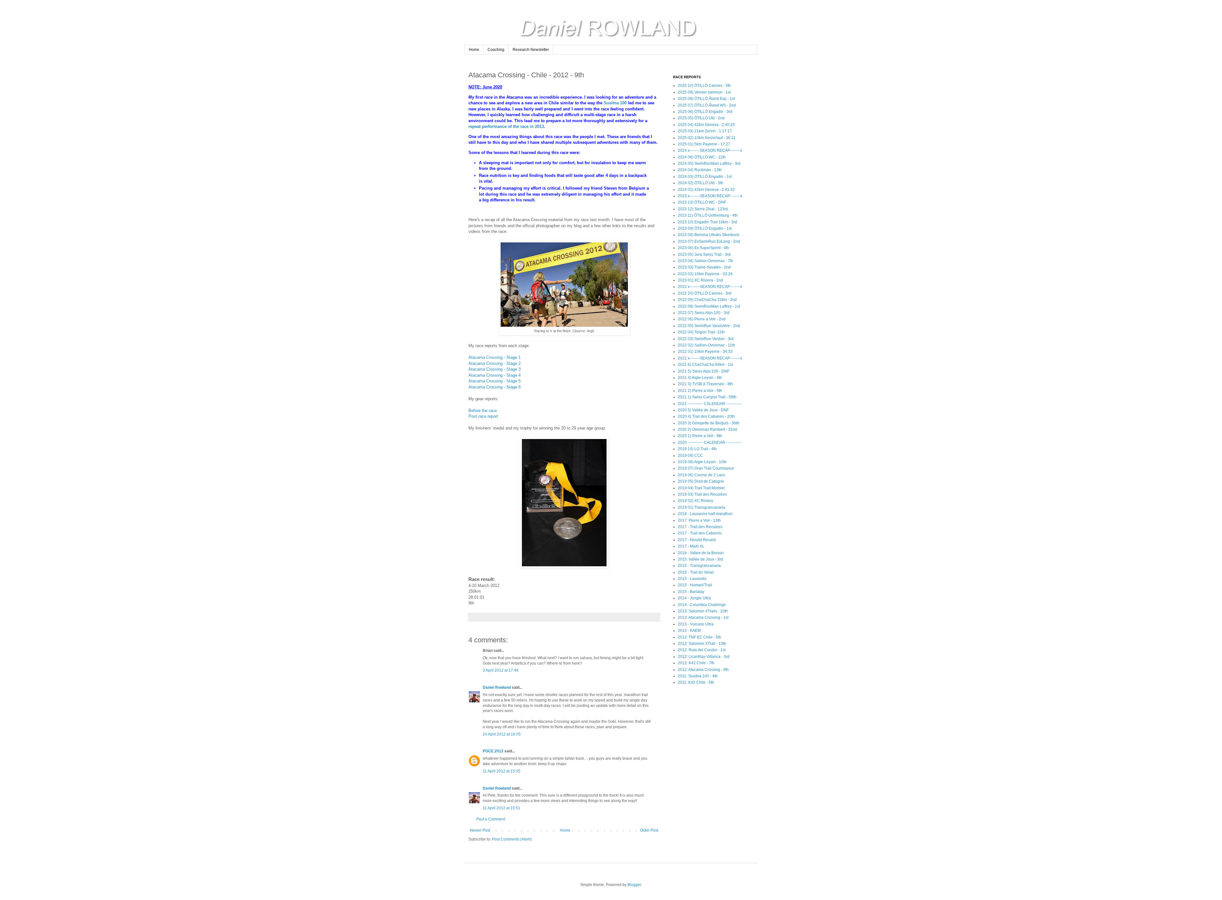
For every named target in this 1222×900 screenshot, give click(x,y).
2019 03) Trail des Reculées (702, 494)
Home (474, 49)
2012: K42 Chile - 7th (696, 663)
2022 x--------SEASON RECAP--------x (710, 286)
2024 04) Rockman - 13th (700, 170)
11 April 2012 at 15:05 (501, 771)
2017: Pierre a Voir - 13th (699, 520)
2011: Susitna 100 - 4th (698, 676)
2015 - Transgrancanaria (699, 565)
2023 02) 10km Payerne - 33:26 (705, 274)
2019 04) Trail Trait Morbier (701, 488)
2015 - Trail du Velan (696, 572)
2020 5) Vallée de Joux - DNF (703, 410)
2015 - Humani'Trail (695, 585)
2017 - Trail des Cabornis (700, 533)
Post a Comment (490, 819)
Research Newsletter (531, 49)
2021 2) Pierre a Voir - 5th (700, 390)
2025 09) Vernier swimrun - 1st (704, 92)
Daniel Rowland (497, 687)
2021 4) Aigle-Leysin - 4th (700, 377)
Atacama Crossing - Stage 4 (494, 375)
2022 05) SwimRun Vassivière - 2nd (709, 326)
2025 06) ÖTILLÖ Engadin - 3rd (705, 111)
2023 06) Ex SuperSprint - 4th (703, 248)
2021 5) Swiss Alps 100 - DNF (703, 371)
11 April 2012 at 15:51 (501, 808)
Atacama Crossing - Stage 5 (494, 381)
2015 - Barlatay (691, 592)
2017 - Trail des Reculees (700, 527)
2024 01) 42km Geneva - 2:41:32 (706, 189)
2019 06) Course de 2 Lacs (701, 475)
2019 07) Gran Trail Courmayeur (706, 468)
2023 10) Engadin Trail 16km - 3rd (707, 222)
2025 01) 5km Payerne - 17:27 (704, 144)
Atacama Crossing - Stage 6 (494, 387)
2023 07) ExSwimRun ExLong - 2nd (709, 241)
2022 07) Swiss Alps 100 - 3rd (703, 312)
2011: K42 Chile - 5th (696, 682)
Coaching (496, 49)
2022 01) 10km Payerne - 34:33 (705, 351)
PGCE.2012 (493, 751)
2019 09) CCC (690, 455)
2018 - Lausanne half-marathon (705, 514)
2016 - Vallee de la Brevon (701, 553)
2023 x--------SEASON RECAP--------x (710, 196)
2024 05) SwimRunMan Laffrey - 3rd (709, 163)
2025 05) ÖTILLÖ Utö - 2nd (701, 118)
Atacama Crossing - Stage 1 (494, 357)
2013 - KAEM (689, 630)
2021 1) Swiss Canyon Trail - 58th (707, 397)
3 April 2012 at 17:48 (500, 670)
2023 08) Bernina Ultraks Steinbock (708, 235)
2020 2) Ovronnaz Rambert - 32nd (707, 429)
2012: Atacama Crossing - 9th (703, 669)
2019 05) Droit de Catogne (701, 481)
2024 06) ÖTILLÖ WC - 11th (702, 157)
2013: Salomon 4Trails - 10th (703, 611)
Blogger (634, 885)
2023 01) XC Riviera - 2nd (700, 280)
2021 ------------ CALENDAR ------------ (709, 403)
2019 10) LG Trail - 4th (697, 449)
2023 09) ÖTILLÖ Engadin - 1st (705, 228)
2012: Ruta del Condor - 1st (702, 650)
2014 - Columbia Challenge (702, 605)
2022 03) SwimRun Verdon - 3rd (706, 339)
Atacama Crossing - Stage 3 (494, 369)
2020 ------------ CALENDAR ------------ (709, 442)
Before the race (482, 410)
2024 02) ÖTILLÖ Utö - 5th (700, 183)
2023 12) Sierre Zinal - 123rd (703, 209)
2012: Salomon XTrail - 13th (702, 643)
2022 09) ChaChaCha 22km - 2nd (707, 299)
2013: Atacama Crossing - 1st (703, 617)
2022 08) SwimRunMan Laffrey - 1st (709, 306)
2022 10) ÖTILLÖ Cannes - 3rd (704, 293)
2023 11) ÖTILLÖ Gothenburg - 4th (708, 215)
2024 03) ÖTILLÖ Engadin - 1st (705, 176)
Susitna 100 (615, 103)
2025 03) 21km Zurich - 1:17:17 (705, 131)
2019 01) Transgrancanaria (701, 507)
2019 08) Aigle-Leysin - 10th (702, 462)
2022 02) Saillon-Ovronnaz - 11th (706, 345)
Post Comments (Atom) (512, 839)
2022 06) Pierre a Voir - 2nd (702, 319)
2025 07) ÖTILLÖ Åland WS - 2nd (707, 105)
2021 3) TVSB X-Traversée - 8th (705, 384)
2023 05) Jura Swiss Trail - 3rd (704, 254)
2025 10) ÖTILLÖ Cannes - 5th (704, 85)
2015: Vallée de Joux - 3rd (700, 559)
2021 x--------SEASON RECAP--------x (710, 358)
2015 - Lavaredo (692, 578)
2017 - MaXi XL (691, 546)
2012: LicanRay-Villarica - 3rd (703, 656)
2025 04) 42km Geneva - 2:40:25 (706, 124)
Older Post (649, 830)
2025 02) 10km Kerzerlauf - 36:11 (706, 138)
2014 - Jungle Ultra (694, 598)
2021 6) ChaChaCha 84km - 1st (705, 364)
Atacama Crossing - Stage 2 (494, 363)
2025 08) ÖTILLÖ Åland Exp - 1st (706, 98)
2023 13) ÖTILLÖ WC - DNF (702, 202)
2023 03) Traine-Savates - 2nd (704, 267)
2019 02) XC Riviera (695, 501)
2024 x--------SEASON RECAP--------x (710, 150)
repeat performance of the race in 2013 (506, 126)
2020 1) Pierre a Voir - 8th (700, 436)
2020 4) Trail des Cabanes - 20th (706, 416)
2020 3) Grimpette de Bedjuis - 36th (708, 423)
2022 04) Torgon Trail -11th (701, 332)
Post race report (483, 416)
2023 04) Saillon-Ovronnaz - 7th (705, 261)
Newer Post (480, 830)
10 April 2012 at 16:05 (502, 734)
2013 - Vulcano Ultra (695, 624)
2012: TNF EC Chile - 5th (699, 637)
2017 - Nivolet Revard (697, 540)
